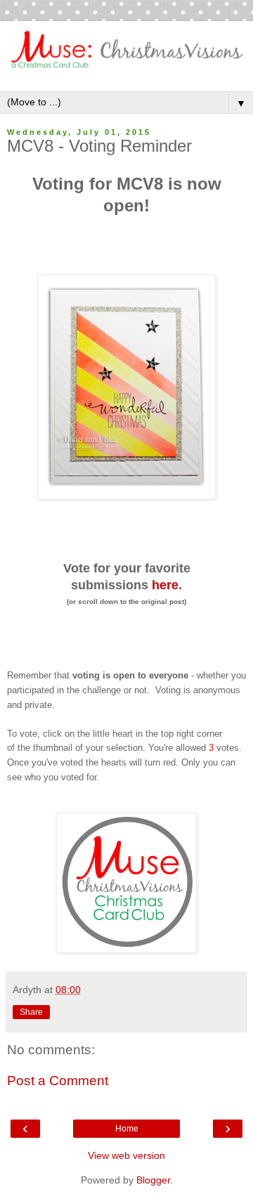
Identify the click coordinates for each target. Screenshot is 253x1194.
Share (31, 1012)
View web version (126, 1155)
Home (126, 1129)
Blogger (153, 1180)
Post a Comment (57, 1080)
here (165, 585)
